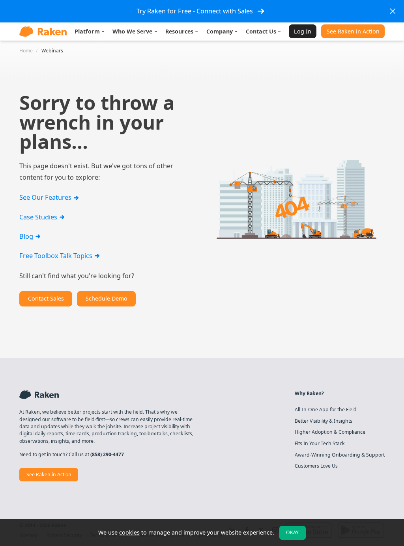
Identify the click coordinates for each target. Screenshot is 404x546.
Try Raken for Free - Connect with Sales (195, 10)
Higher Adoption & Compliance (330, 432)
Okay (292, 532)
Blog (27, 236)
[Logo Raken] (43, 31)
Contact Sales (46, 298)
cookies (129, 532)
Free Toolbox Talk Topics (56, 255)
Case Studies (39, 216)
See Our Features (46, 197)
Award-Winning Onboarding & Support (340, 455)
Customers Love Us (316, 466)
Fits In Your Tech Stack (320, 443)
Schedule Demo (106, 298)
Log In (302, 31)
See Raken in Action (353, 31)
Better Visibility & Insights (323, 421)
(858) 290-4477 (107, 454)
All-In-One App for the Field (326, 410)
